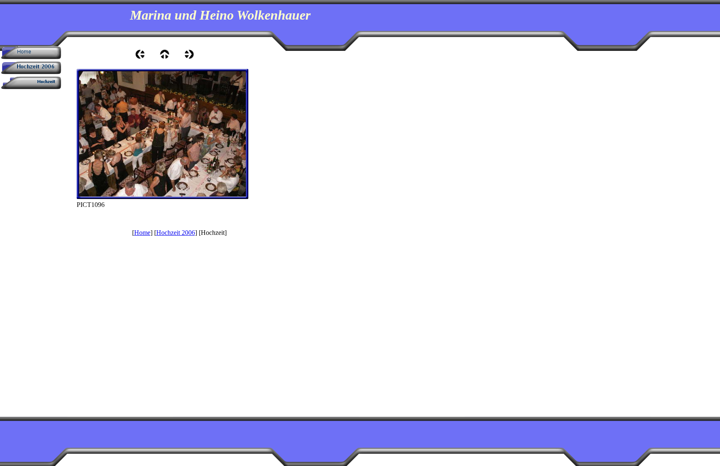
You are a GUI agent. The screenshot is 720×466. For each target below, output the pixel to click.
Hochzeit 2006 (175, 232)
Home (142, 232)
